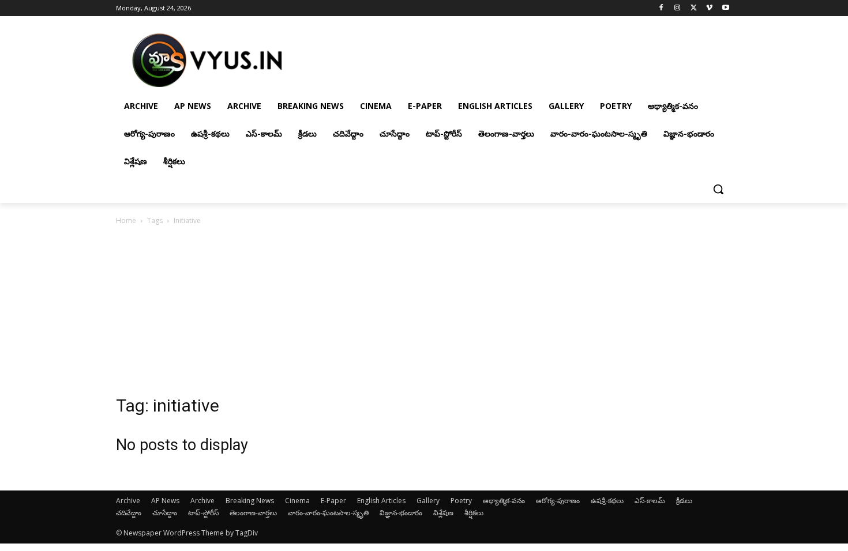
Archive (128, 500)
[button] (718, 189)
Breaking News (250, 500)
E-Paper (333, 500)
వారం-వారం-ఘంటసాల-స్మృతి (328, 513)
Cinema (297, 500)
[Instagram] (677, 8)
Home (126, 220)
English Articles (381, 500)
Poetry (461, 500)
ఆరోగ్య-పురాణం (558, 500)
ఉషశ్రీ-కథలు (607, 500)
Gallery (428, 500)
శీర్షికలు (473, 513)
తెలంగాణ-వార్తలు (253, 513)
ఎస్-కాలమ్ (650, 500)
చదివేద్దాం (128, 513)
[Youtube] (725, 8)
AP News (165, 500)
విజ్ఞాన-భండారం (401, 513)
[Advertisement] (424, 313)
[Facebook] (661, 8)
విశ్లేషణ (443, 513)
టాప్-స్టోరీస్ (203, 513)
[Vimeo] (709, 8)
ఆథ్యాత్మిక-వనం (504, 500)
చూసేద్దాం (164, 513)
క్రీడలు (684, 500)
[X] (693, 8)
